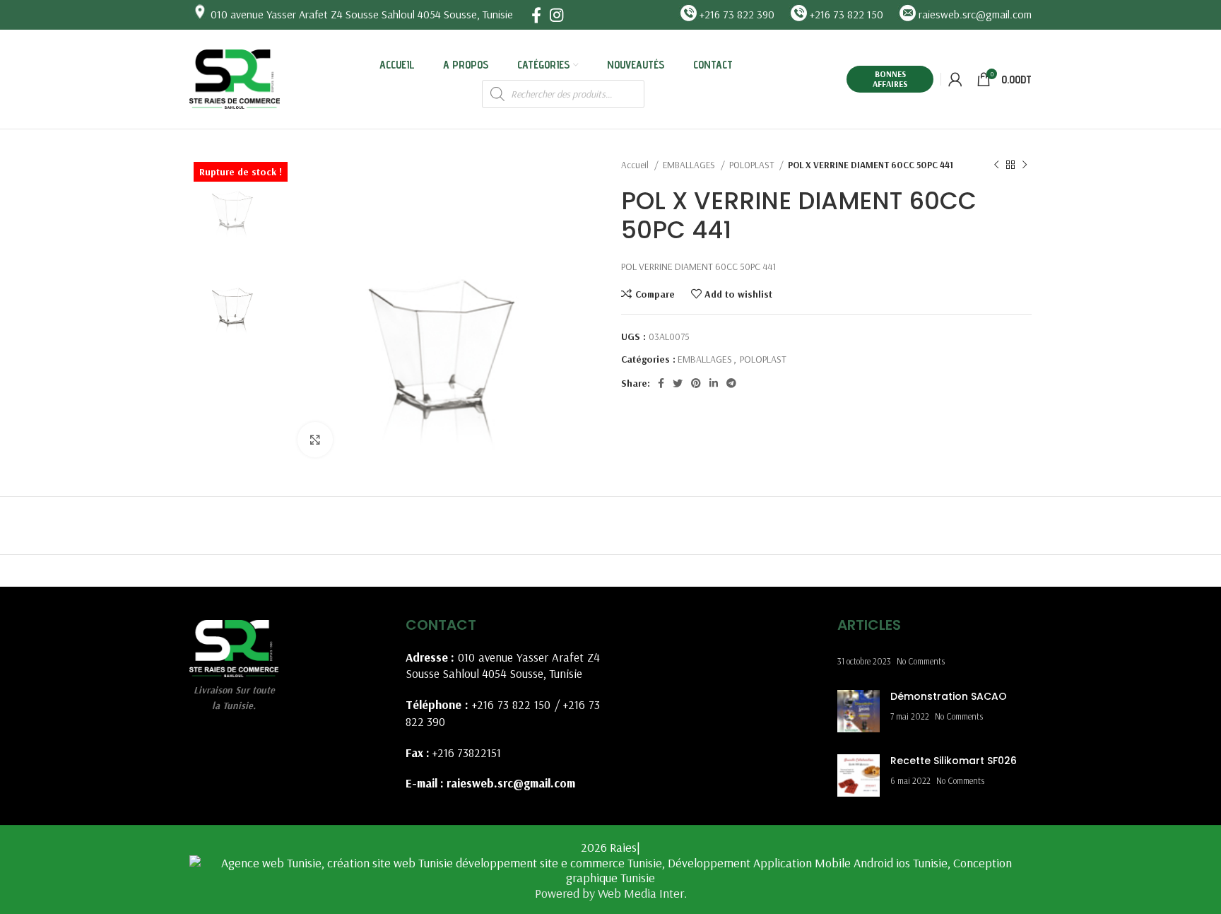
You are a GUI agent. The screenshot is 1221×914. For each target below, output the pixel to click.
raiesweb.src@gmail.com (511, 782)
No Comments (921, 661)
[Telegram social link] (731, 383)
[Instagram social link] (556, 15)
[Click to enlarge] (315, 439)
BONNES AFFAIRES (890, 79)
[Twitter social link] (677, 383)
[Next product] (1025, 165)
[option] (232, 200)
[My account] (955, 79)
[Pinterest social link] (696, 383)
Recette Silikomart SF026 (953, 761)
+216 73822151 (466, 752)
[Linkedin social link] (713, 383)
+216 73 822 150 (511, 704)
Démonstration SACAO (948, 696)
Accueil (636, 164)
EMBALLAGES (690, 164)
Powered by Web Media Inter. (611, 893)
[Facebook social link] (536, 15)
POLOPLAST (752, 164)
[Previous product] (996, 165)
